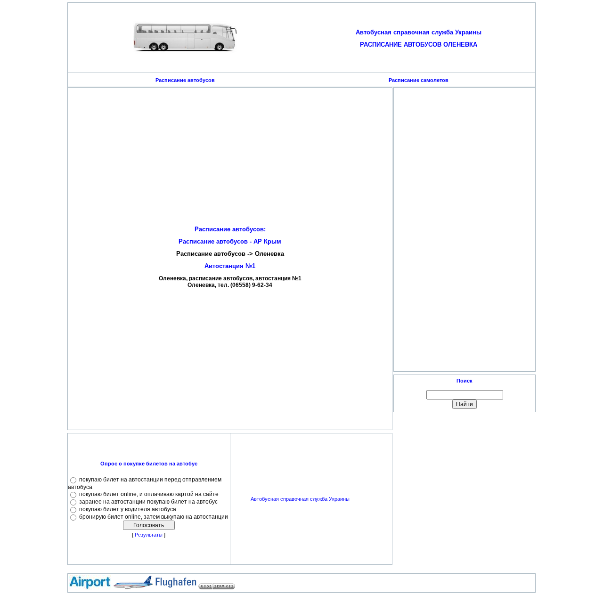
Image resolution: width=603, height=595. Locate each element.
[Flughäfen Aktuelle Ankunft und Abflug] (175, 588)
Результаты (149, 535)
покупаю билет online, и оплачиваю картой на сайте (149, 494)
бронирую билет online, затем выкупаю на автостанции (153, 516)
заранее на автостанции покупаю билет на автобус (148, 501)
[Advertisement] (230, 154)
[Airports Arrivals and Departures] (133, 588)
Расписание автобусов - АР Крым (230, 241)
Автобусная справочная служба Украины (300, 499)
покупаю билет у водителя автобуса (127, 509)
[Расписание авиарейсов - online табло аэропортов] (90, 588)
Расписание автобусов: (230, 229)
